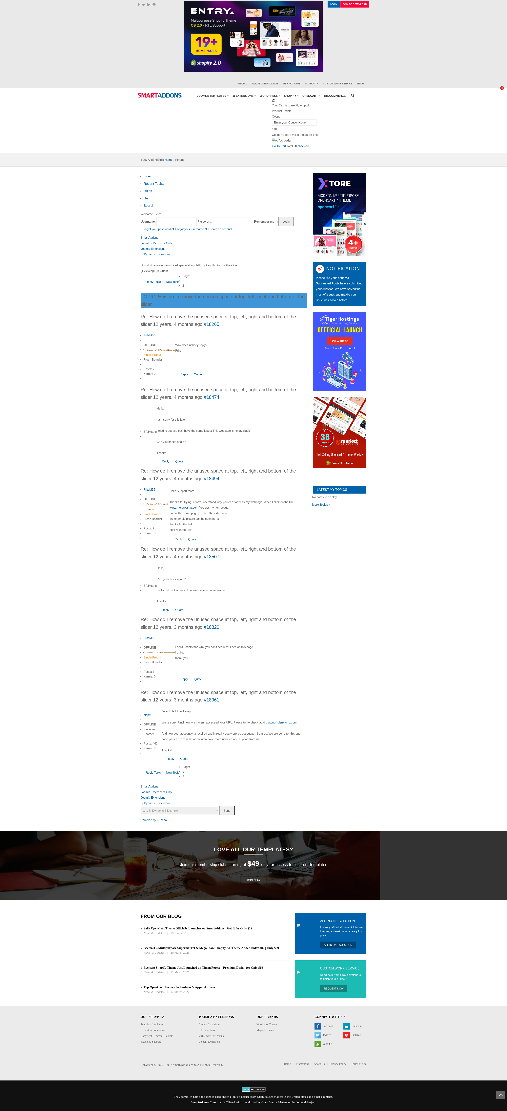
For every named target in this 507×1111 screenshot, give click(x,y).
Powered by (148, 820)
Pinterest (356, 1034)
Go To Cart (279, 146)
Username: (148, 221)
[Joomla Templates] (160, 95)
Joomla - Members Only (156, 243)
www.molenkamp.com (184, 507)
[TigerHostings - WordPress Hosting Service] (339, 351)
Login (333, 4)
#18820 (211, 627)
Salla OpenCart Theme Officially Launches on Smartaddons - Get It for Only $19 (198, 928)
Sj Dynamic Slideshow (155, 254)
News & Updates (154, 933)
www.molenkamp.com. (282, 722)
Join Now (253, 880)
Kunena (162, 820)
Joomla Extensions (153, 248)
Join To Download (355, 4)
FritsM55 (149, 335)
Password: (204, 221)
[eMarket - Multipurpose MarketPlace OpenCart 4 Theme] (339, 432)
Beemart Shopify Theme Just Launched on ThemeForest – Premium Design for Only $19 (203, 967)
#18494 (211, 478)
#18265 (211, 324)
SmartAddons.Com (203, 1102)
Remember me (264, 221)
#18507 (211, 556)
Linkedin (356, 1026)
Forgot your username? (190, 229)
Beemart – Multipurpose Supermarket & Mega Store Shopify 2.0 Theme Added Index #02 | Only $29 (211, 948)
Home (168, 159)
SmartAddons (149, 237)
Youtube (327, 1043)
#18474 (211, 397)
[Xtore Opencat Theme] (339, 214)
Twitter (326, 1034)
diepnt (147, 715)
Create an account (220, 229)
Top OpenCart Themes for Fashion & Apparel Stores (179, 987)
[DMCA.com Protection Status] (254, 1089)
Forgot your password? (157, 229)
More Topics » (321, 504)
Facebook (327, 1026)
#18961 (211, 699)
